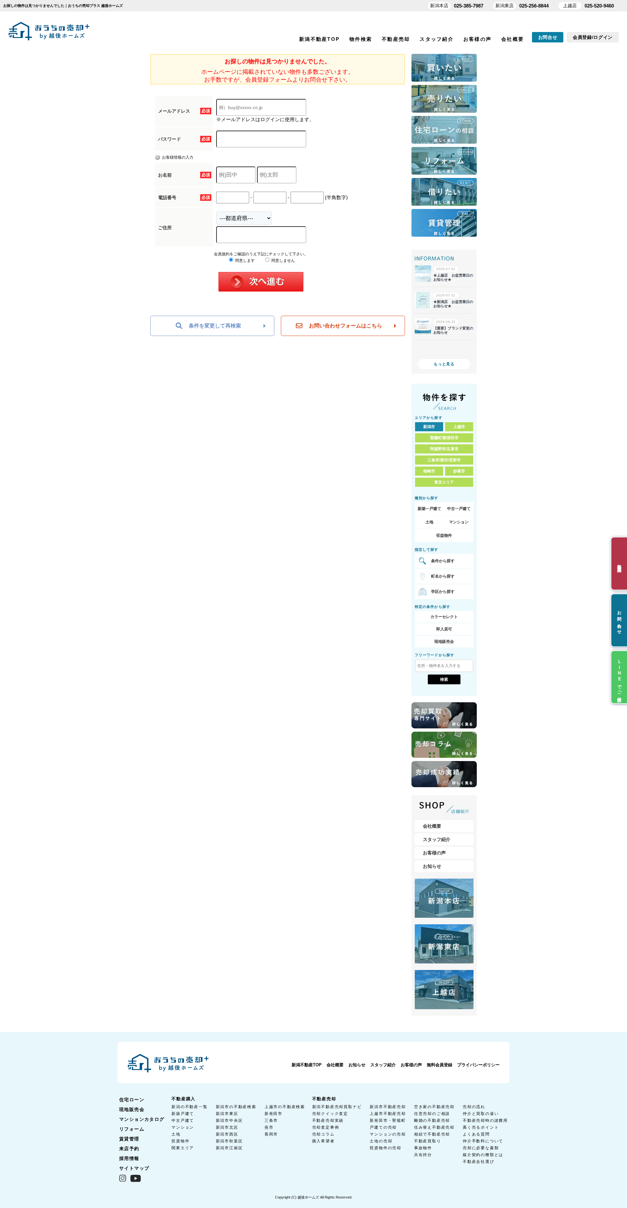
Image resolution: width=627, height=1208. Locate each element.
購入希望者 (323, 1141)
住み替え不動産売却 (434, 1127)
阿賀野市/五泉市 (444, 449)
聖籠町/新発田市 (444, 438)
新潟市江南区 (229, 1148)
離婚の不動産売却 (432, 1120)
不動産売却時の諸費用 (485, 1120)
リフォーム (131, 1129)
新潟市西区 (227, 1134)
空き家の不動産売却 (434, 1107)
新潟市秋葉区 (229, 1141)
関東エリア (182, 1148)
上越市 (459, 426)
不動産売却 (396, 39)
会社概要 (512, 39)
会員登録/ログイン (593, 37)
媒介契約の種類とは (483, 1154)
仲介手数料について (483, 1141)
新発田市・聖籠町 (388, 1120)
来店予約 (129, 1148)
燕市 (269, 1127)
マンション (459, 522)
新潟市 (429, 426)
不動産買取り (427, 1141)
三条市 (271, 1120)
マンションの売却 (388, 1134)
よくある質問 (476, 1134)
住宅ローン (131, 1099)
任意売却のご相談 (432, 1113)
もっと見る (444, 364)
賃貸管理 (129, 1138)
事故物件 (423, 1148)
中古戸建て (182, 1120)
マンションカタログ (142, 1119)
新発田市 (273, 1113)
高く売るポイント (481, 1127)
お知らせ (432, 866)
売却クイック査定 (330, 1113)
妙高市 (459, 471)
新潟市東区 (227, 1113)
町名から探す (443, 576)
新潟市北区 (227, 1127)
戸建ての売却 (383, 1127)
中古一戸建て (459, 508)
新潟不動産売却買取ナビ (337, 1107)
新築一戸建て (429, 508)
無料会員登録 (439, 1064)
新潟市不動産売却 (388, 1107)
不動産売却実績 (328, 1120)
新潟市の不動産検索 (236, 1107)
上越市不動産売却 (388, 1113)
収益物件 (444, 535)
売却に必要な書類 (481, 1148)
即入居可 (444, 629)
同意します (244, 260)
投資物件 (180, 1141)
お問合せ (547, 37)
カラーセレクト (444, 616)
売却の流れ (474, 1107)
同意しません (282, 260)
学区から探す (443, 591)
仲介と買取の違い (481, 1113)
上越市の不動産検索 (285, 1107)
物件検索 (360, 39)
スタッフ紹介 (437, 39)
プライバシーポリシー (478, 1064)
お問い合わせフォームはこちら (345, 325)
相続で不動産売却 (432, 1134)
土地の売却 (381, 1141)
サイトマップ (134, 1168)
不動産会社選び (478, 1161)
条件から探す (443, 561)
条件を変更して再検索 (215, 325)
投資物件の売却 (385, 1148)
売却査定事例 (325, 1127)
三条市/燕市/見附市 (444, 460)
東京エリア (444, 482)
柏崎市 (429, 471)
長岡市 (271, 1134)
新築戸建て (182, 1113)
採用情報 (129, 1158)
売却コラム (323, 1134)
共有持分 (423, 1154)
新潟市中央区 (229, 1120)
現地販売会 (444, 641)
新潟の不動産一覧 (189, 1107)
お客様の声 (477, 39)
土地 (429, 522)
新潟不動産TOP (319, 39)
